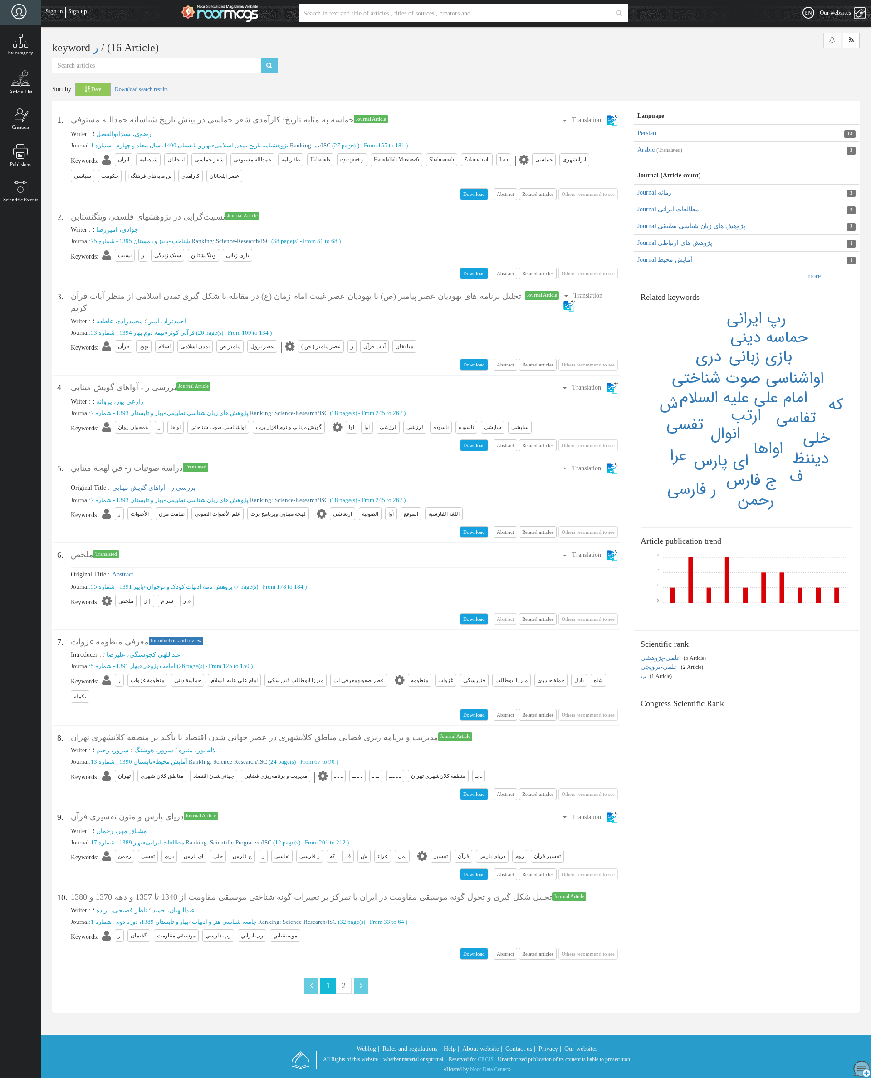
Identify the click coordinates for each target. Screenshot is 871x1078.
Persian (646, 133)
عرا (678, 455)
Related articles (537, 194)
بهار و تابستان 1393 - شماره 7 (127, 413)
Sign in (54, 11)
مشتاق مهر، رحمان (121, 831)
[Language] (808, 13)
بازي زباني (760, 356)
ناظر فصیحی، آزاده (121, 910)
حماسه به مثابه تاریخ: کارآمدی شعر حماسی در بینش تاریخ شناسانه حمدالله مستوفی (212, 119)
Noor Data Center (489, 1069)
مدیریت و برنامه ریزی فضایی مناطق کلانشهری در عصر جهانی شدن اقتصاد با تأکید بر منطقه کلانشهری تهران (254, 737)
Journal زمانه (654, 192)
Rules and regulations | (411, 1048)
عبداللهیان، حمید (173, 910)
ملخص (82, 554)
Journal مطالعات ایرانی (668, 209)
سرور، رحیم (112, 750)
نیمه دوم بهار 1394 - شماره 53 (128, 332)
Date (95, 89)
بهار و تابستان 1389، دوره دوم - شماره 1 (140, 921)
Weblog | (368, 1048)
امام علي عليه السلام (743, 397)
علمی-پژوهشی (661, 657)
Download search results (141, 89)
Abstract (505, 194)
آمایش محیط (171, 761)
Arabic (659, 149)
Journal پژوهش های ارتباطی (674, 242)
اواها (768, 448)
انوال (725, 433)
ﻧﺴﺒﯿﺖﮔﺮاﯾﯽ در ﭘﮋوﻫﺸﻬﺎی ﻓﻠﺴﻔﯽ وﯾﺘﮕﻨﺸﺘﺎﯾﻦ (148, 216)
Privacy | (549, 1048)
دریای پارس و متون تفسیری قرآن (127, 816)
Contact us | (520, 1048)
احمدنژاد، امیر (167, 321)
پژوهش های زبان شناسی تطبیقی (208, 413)
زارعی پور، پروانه (119, 401)
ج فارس (751, 480)
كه (835, 404)
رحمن (756, 500)
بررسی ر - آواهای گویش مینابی (123, 387)
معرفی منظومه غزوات (110, 641)
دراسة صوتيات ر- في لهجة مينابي (127, 468)
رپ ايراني (756, 318)
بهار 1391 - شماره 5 (115, 666)
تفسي (685, 424)
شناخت (181, 241)
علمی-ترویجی (660, 666)
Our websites (580, 1048)
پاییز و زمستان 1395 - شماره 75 (130, 241)
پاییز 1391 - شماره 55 (117, 586)
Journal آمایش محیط (664, 259)
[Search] (619, 13)
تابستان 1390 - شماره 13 (121, 761)
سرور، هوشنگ (153, 750)
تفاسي (796, 417)
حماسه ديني (769, 337)
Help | (451, 1048)
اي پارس (721, 461)
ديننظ (810, 458)
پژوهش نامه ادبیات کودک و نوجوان (190, 586)
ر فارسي (691, 489)
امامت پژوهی (159, 666)
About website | (482, 1048)
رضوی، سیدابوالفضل (124, 134)
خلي (816, 438)
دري (708, 356)
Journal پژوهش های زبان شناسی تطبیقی (691, 226)
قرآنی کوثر (181, 332)
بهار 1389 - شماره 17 (116, 842)
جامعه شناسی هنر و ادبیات (224, 921)
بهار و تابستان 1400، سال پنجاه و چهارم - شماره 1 (151, 145)
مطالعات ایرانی (165, 842)
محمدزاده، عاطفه (119, 321)
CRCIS (486, 1059)
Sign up (77, 11)
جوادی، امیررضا (117, 229)
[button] (590, 120)
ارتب (745, 415)
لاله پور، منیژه (197, 750)
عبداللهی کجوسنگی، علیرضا (144, 654)
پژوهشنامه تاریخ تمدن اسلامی (252, 145)
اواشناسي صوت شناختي (748, 378)
